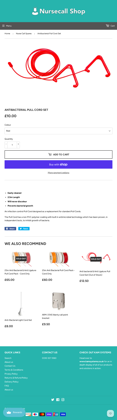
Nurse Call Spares (24, 33)
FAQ (7, 385)
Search (8, 358)
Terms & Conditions (14, 370)
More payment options (58, 172)
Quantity (9, 139)
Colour (8, 125)
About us (9, 362)
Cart (112, 26)
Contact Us (10, 366)
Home (7, 33)
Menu (9, 26)
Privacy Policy (11, 374)
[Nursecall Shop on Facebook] (57, 400)
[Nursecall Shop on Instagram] (62, 400)
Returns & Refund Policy (16, 378)
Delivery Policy (11, 381)
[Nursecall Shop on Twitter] (52, 400)
